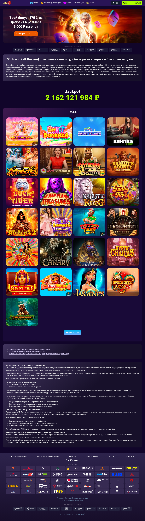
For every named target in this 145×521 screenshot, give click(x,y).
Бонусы (72, 456)
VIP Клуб (130, 456)
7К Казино (72, 460)
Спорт (92, 3)
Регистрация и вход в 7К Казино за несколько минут (30, 349)
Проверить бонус (72, 332)
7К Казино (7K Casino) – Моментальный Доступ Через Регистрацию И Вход (39, 354)
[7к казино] (8, 3)
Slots (35, 3)
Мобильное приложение (48, 456)
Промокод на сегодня (52, 3)
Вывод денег (92, 456)
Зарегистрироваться (132, 3)
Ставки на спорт (19, 456)
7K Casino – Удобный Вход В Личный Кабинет (27, 352)
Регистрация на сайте (25, 34)
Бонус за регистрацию (75, 3)
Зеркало (112, 456)
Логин (115, 3)
